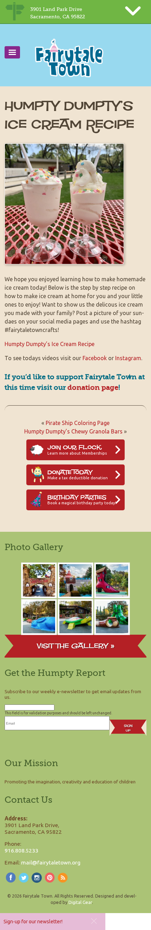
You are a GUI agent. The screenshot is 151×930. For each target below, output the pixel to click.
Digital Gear (80, 902)
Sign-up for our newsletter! (33, 921)
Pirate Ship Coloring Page (78, 423)
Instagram (128, 358)
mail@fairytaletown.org (50, 862)
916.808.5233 (21, 850)
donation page (92, 387)
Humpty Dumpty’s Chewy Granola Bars (73, 431)
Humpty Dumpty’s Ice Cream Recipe (49, 344)
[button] (94, 921)
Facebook (95, 358)
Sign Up (128, 728)
